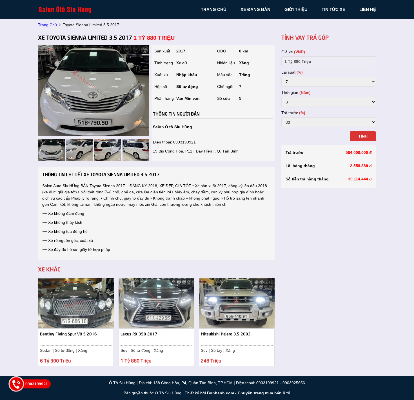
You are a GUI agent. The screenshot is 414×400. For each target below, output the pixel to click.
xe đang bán (255, 9)
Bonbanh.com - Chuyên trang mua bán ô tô (248, 393)
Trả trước (293, 113)
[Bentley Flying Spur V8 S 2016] (76, 302)
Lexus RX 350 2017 (139, 333)
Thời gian (296, 92)
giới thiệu (296, 9)
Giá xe (293, 52)
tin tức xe (333, 9)
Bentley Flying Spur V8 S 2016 (68, 333)
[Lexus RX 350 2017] (156, 302)
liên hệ (367, 9)
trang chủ (213, 9)
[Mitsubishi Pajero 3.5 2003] (237, 302)
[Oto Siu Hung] (66, 9)
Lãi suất (292, 72)
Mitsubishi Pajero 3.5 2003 (226, 333)
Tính (363, 136)
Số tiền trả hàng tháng (307, 179)
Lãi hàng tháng (300, 165)
